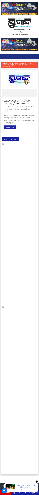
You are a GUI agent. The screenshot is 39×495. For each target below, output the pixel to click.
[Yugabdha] (3, 56)
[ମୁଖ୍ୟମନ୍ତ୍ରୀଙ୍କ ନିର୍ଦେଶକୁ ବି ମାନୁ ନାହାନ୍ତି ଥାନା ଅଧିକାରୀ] (19, 72)
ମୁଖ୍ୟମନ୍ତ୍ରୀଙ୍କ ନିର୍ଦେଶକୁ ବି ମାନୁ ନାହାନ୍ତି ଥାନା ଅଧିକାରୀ (17, 102)
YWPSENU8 (19, 106)
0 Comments (29, 106)
